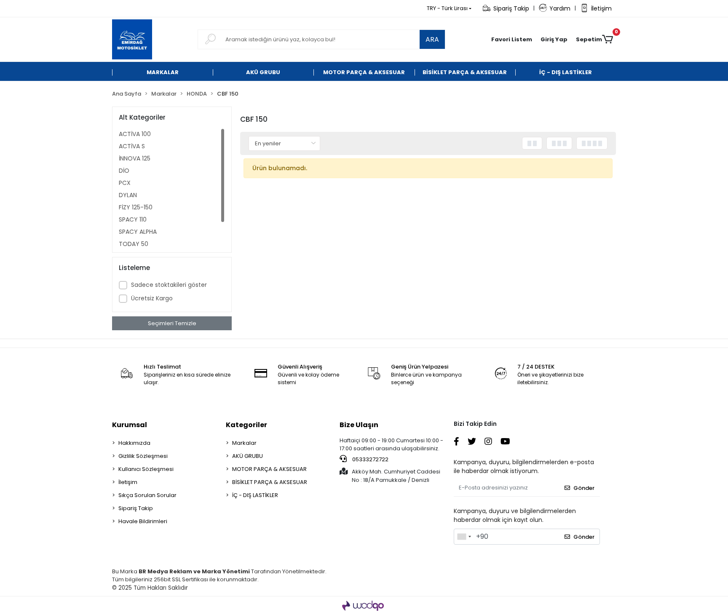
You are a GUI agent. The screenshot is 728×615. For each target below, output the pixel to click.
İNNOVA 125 (134, 158)
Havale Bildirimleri (142, 521)
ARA (432, 39)
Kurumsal (129, 425)
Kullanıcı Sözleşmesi (146, 469)
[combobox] (464, 536)
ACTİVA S (132, 146)
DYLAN (128, 195)
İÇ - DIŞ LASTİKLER (255, 495)
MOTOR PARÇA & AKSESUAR (269, 469)
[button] (554, 39)
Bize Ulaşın (359, 425)
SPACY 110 (133, 219)
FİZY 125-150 (136, 207)
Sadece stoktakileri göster (169, 285)
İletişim (601, 8)
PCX (125, 183)
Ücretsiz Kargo (152, 298)
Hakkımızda (134, 443)
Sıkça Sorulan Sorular (147, 495)
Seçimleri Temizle (172, 323)
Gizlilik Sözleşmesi (143, 456)
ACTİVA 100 (135, 134)
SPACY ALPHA (138, 231)
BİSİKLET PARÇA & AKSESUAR (269, 482)
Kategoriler (246, 425)
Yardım (559, 8)
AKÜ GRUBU (247, 456)
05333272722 (369, 459)
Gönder (583, 488)
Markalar (244, 443)
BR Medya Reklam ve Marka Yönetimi (194, 571)
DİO (124, 170)
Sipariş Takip (511, 8)
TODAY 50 (133, 244)
